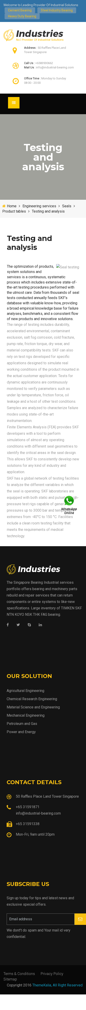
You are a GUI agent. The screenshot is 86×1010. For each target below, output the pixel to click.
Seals (66, 206)
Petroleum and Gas (22, 723)
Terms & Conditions (19, 973)
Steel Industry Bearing (57, 10)
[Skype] (29, 625)
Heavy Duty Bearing (22, 16)
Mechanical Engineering (25, 715)
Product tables (14, 211)
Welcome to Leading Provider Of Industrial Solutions (40, 5)
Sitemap (10, 979)
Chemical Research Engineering (32, 699)
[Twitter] (18, 625)
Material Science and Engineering (33, 707)
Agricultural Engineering (25, 691)
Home (12, 206)
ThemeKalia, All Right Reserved (57, 985)
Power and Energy (21, 732)
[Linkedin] (40, 625)
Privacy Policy (52, 973)
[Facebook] (8, 625)
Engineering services (39, 206)
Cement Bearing (20, 10)
